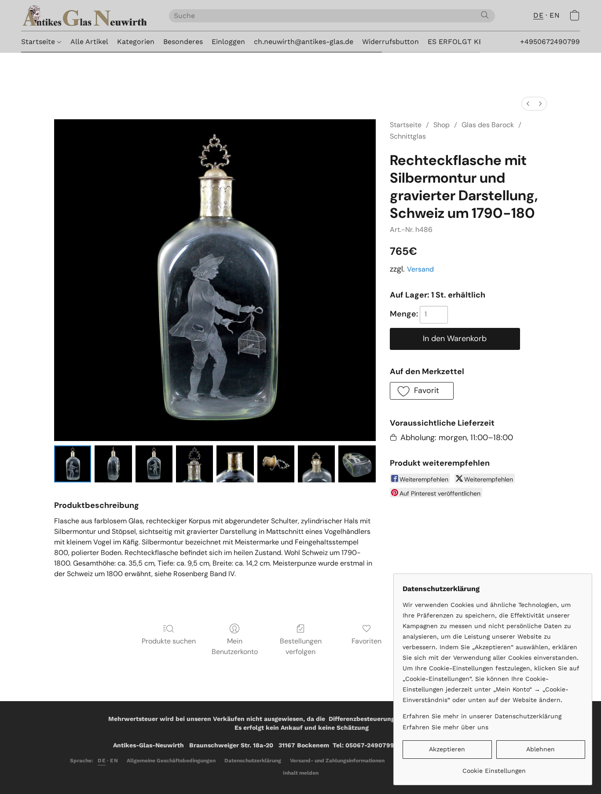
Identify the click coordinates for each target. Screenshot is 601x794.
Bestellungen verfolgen (301, 646)
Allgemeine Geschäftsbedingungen (171, 760)
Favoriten (366, 641)
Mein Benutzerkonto (235, 646)
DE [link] (102, 760)
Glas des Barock (488, 124)
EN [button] (555, 15)
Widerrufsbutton (390, 41)
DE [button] (538, 15)
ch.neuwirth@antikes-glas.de (303, 41)
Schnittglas (408, 136)
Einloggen (228, 41)
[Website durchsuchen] (484, 15)
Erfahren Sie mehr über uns (445, 727)
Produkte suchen (169, 641)
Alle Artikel (89, 41)
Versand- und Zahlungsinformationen (337, 760)
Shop (441, 124)
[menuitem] (528, 103)
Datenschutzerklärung (252, 760)
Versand (420, 269)
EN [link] (114, 760)
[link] (494, 767)
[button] (86, 15)
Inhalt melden (301, 773)
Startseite (39, 41)
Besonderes (183, 41)
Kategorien (135, 41)
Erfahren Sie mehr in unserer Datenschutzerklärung (482, 716)
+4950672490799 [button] (550, 41)
